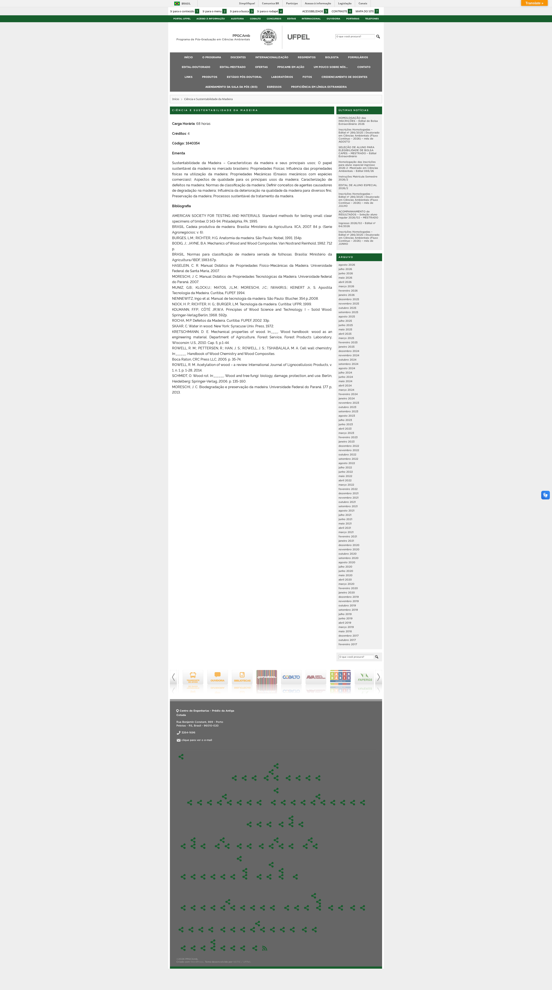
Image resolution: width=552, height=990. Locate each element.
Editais (291, 18)
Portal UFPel (182, 18)
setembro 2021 (348, 506)
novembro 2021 (349, 497)
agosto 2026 (347, 264)
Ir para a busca (241, 11)
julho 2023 (345, 420)
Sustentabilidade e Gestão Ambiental (259, 803)
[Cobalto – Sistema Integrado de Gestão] (288, 682)
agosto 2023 (347, 415)
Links (181, 930)
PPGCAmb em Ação (313, 896)
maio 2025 (345, 329)
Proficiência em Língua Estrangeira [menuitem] (319, 86)
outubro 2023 (347, 407)
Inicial (281, 877)
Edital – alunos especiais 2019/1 (281, 871)
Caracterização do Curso (254, 778)
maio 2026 (345, 277)
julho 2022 (345, 467)
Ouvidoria (333, 18)
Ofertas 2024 (212, 908)
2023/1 (232, 908)
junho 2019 (346, 618)
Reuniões (269, 824)
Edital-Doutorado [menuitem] (196, 67)
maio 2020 (346, 575)
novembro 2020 (349, 549)
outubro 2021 (347, 501)
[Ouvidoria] (214, 682)
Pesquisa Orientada (239, 803)
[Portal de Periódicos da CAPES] (264, 682)
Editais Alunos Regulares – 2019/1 (269, 877)
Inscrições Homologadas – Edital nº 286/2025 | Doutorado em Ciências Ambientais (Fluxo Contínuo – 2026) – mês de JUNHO (359, 237)
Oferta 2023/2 (222, 908)
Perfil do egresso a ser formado (317, 778)
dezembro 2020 (349, 545)
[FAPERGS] (362, 682)
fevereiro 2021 (348, 536)
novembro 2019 (349, 601)
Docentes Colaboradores (298, 778)
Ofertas (228, 902)
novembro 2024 (349, 355)
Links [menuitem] (189, 76)
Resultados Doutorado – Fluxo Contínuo (315, 846)
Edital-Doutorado (310, 840)
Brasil (186, 3)
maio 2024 (345, 381)
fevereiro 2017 (348, 644)
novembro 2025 (349, 303)
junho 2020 (346, 571)
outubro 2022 (347, 454)
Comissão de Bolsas (308, 778)
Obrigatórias (224, 797)
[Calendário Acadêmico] (337, 682)
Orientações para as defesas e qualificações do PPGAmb (291, 846)
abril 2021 (345, 527)
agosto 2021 (346, 510)
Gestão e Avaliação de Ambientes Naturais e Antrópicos (266, 778)
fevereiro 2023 (348, 437)
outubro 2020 (348, 553)
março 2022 (346, 484)
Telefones (372, 18)
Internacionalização (222, 840)
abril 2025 (345, 333)
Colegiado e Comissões (291, 818)
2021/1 (272, 908)
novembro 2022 (349, 450)
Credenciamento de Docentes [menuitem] (344, 76)
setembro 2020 (349, 558)
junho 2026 (346, 273)
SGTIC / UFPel (241, 961)
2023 (212, 877)
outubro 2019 (347, 605)
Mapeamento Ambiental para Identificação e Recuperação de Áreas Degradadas (332, 803)
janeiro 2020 (347, 592)
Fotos (257, 924)
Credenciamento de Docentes (304, 930)
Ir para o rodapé (269, 11)
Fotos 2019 (292, 930)
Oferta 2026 (183, 908)
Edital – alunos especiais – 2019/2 (259, 877)
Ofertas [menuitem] (261, 67)
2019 (271, 865)
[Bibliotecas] (239, 682)
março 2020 (346, 583)
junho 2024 (346, 376)
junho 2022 (346, 471)
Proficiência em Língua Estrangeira (254, 948)
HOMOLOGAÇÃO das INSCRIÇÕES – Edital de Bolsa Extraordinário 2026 (358, 120)
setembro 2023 (348, 411)
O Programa (276, 766)
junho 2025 (346, 325)
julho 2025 (345, 320)
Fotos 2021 (272, 930)
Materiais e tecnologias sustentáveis (229, 803)
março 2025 (346, 338)
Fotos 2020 (282, 930)
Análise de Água (296, 908)
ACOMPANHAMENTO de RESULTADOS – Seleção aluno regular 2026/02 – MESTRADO (358, 214)
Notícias (340, 908)
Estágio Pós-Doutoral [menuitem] (244, 76)
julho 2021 (345, 514)
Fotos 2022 (262, 930)
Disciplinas (276, 791)
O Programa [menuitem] (211, 57)
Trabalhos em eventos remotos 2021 (318, 908)
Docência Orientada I (209, 803)
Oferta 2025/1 (203, 908)
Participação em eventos (318, 902)
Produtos (190, 930)
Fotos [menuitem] (307, 76)
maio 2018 (345, 631)
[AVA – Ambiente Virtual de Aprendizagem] (313, 682)
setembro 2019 (348, 609)
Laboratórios (210, 930)
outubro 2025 (347, 307)
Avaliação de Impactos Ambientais (283, 803)
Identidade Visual (259, 824)
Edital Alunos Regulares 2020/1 (244, 877)
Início (175, 99)
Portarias (352, 18)
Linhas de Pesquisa (271, 772)
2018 (295, 877)
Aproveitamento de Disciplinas (261, 846)
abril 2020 (345, 579)
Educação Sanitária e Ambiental (303, 803)
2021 (232, 877)
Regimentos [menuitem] (307, 57)
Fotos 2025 (232, 930)
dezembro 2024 (349, 351)
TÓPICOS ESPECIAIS (273, 803)
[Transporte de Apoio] (190, 682)
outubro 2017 (347, 640)
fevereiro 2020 (348, 588)
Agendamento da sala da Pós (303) (314, 930)
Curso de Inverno (306, 908)
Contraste (341, 11)
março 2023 (346, 432)
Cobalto (255, 18)
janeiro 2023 (346, 441)
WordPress (197, 961)
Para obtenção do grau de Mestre (281, 846)
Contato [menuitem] (363, 67)
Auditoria (237, 18)
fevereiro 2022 (348, 489)
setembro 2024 (348, 363)
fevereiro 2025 (348, 342)
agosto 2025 (347, 316)
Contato (362, 908)
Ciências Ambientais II (199, 803)
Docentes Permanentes (288, 778)
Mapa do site (367, 11)
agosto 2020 (347, 562)
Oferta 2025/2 (193, 908)
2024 (203, 877)
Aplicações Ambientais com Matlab (293, 803)
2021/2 (262, 908)
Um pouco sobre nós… (352, 908)
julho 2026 (345, 269)
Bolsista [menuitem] (332, 57)
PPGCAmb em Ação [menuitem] (290, 67)
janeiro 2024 (347, 398)
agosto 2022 (347, 463)
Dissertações (203, 846)
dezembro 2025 (349, 299)
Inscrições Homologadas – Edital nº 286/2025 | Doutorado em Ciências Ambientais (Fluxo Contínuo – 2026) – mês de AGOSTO (359, 135)
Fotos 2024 (242, 930)
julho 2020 (345, 566)
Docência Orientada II (219, 803)
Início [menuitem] (188, 57)
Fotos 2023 (252, 930)
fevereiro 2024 (348, 394)
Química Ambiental (342, 803)
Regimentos (239, 846)
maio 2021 (345, 523)
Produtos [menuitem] (209, 76)
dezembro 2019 (349, 596)
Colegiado (281, 824)
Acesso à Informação (210, 18)
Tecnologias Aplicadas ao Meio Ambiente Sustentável (276, 778)
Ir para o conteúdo (184, 11)
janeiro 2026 (347, 294)
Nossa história (244, 778)
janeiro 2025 (346, 346)
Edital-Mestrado (239, 859)
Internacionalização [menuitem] (271, 57)
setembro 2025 (348, 312)
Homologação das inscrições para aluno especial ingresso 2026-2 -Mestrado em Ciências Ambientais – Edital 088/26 (358, 166)
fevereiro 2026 (348, 290)
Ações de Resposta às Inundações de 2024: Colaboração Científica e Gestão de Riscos (286, 908)
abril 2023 (345, 428)
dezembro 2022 (349, 445)
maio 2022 (345, 476)
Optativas (318, 797)
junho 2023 (346, 424)
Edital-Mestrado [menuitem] (233, 67)
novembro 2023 (349, 402)
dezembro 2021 (349, 493)
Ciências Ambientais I (189, 803)
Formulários (276, 840)
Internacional (311, 18)
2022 (222, 877)
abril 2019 (345, 622)
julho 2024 (345, 372)
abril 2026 (345, 282)
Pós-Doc (249, 824)
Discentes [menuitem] (238, 57)
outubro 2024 (347, 359)
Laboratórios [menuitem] (282, 76)
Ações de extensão (330, 908)
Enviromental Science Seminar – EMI (312, 803)
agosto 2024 (347, 368)
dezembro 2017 (349, 635)
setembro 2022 (348, 458)
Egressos (213, 942)
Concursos (274, 18)
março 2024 (346, 389)
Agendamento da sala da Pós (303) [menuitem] (231, 86)
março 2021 (346, 532)
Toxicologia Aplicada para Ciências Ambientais (362, 803)
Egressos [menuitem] (274, 86)
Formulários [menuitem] (358, 57)
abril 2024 (345, 385)
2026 (305, 846)
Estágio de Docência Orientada (271, 846)
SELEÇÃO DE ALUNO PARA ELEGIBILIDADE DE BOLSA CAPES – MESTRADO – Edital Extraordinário (357, 152)
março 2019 (346, 627)
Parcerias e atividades (227, 846)
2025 (193, 877)
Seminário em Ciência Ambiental (249, 803)
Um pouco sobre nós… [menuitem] (331, 67)
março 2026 (346, 286)
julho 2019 (345, 614)
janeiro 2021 (346, 540)
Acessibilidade (314, 11)
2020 (244, 871)
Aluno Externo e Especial (183, 846)
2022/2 (242, 908)
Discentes (193, 840)
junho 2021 (345, 519)
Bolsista (249, 846)
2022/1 (252, 908)
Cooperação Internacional (217, 846)
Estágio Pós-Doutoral (200, 930)
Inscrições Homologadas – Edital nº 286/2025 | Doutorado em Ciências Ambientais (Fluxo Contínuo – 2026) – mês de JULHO (359, 199)
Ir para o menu (214, 11)
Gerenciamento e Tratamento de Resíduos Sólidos (322, 803)
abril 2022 (345, 480)
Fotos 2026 (222, 930)
